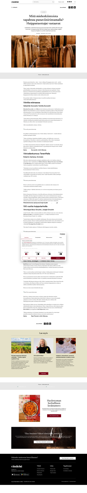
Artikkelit (15, 7)
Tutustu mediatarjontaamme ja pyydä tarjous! (20, 459)
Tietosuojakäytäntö (65, 481)
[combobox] (43, 2)
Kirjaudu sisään (61, 1)
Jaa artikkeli (63, 7)
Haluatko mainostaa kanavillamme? (24, 457)
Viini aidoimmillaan (39, 355)
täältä (29, 150)
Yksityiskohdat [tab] (37, 237)
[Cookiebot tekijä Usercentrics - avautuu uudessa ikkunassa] (60, 234)
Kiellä (29, 258)
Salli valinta (43, 258)
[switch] (37, 254)
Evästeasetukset (73, 481)
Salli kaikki (58, 258)
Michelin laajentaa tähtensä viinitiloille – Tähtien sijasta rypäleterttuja (18, 357)
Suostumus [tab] (26, 237)
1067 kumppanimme (28, 242)
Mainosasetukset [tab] (49, 237)
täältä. (60, 203)
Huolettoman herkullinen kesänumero (54, 403)
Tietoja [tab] (60, 237)
